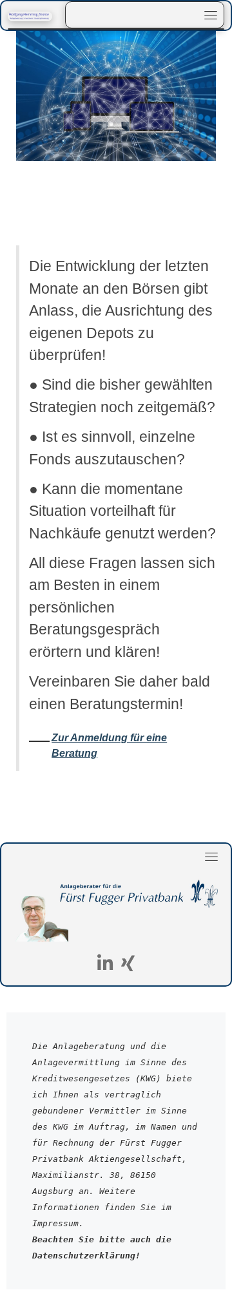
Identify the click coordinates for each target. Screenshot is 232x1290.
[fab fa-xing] (128, 965)
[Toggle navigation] (211, 15)
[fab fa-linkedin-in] (105, 965)
